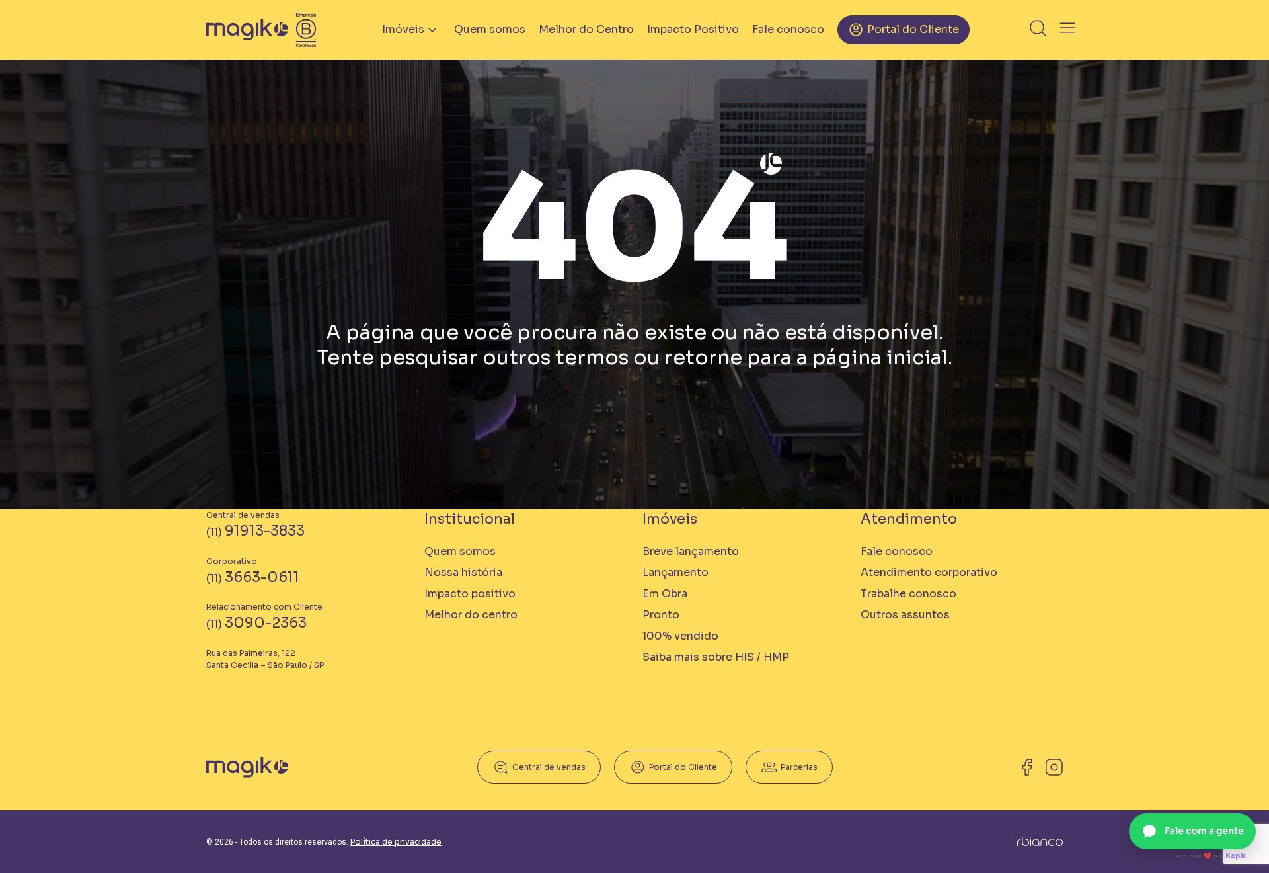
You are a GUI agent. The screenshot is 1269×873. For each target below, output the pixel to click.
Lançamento (675, 572)
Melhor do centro (471, 615)
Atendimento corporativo (929, 572)
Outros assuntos (905, 615)
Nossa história (463, 572)
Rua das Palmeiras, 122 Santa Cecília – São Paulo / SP (265, 659)
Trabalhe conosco (908, 594)
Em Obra (664, 594)
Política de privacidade (396, 842)
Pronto (660, 615)
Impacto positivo (470, 594)
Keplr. (1236, 856)
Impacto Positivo (693, 29)
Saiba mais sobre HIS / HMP (715, 657)
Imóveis (403, 29)
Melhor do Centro (586, 29)
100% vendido (680, 636)
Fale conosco (788, 29)
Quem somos (489, 29)
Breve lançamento (690, 551)
